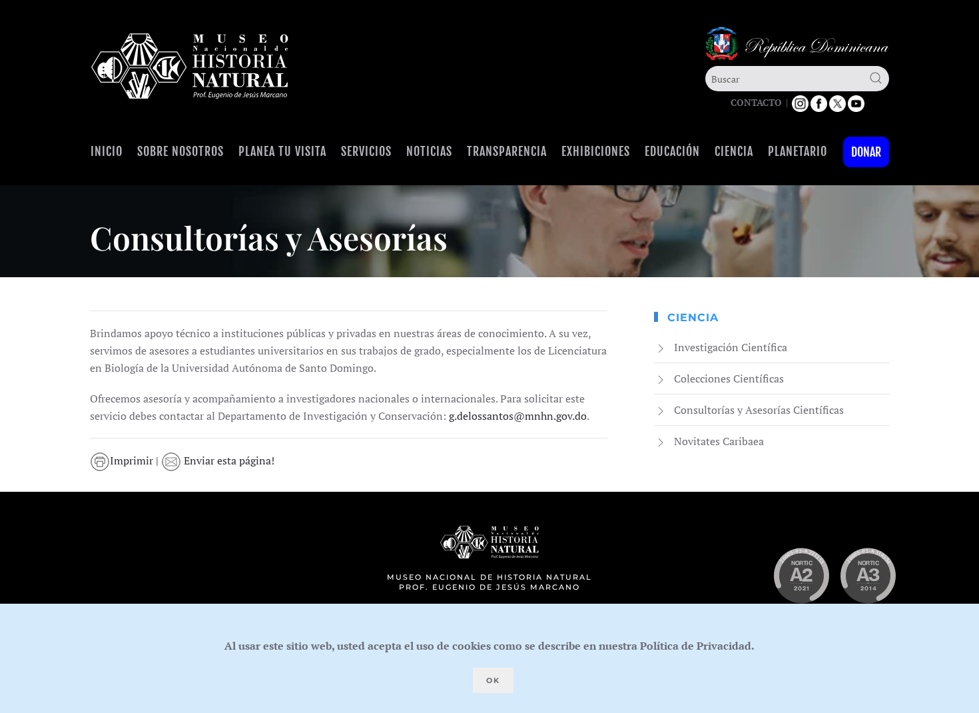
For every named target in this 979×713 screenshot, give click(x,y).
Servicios (366, 151)
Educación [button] (672, 151)
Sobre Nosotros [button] (180, 151)
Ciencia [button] (734, 151)
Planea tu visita (282, 151)
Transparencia (507, 151)
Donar (866, 152)
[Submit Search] (875, 78)
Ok (493, 680)
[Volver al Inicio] (190, 66)
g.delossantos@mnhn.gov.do (518, 415)
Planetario (797, 151)
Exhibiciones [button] (595, 151)
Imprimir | (135, 460)
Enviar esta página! (227, 460)
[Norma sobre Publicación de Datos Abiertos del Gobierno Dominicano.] (867, 575)
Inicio (107, 151)
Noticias (429, 151)
